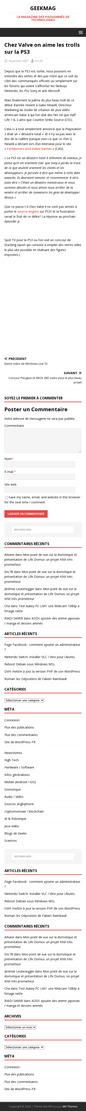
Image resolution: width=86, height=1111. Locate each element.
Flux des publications (19, 727)
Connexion (12, 720)
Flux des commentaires (21, 735)
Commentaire (14, 426)
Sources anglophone (19, 804)
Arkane (9, 555)
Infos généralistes (17, 775)
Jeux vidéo (11, 826)
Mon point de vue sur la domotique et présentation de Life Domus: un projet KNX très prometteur (40, 560)
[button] (80, 32)
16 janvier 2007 (18, 61)
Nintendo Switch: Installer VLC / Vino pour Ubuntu (39, 657)
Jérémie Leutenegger (19, 589)
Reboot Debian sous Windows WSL (29, 664)
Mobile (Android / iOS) (20, 782)
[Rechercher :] (43, 529)
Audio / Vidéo (13, 797)
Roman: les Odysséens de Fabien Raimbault (35, 679)
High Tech (11, 760)
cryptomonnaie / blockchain (24, 811)
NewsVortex (13, 753)
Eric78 (38, 61)
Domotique (12, 789)
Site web (10, 484)
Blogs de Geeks (15, 833)
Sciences (10, 840)
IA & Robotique (15, 819)
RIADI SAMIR (13, 618)
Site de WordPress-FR (20, 742)
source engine (28, 211)
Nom (8, 459)
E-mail (9, 472)
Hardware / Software (19, 767)
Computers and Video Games (29, 149)
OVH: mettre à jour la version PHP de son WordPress (42, 671)
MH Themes (70, 1106)
